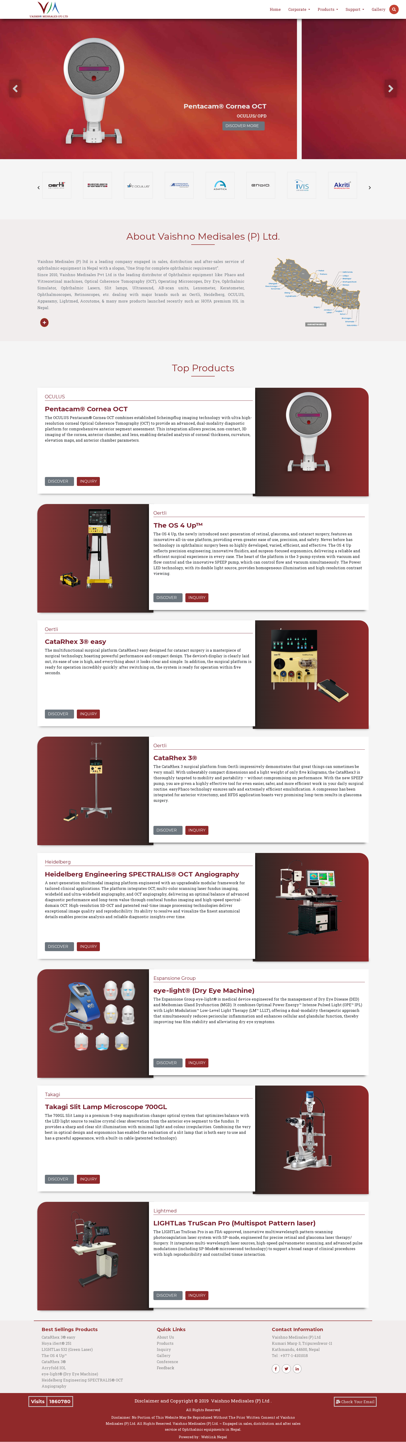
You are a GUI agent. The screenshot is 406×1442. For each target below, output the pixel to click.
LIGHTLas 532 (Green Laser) (67, 1349)
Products (165, 1343)
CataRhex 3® (54, 1361)
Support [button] (353, 9)
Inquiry (88, 481)
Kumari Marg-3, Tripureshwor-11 (302, 1343)
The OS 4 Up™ (54, 1355)
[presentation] (15, 88)
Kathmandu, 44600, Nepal (296, 1349)
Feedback (165, 1367)
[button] (394, 9)
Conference (167, 1361)
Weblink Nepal (214, 1437)
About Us (165, 1337)
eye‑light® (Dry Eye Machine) (70, 1373)
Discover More (351, 126)
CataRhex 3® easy (58, 1337)
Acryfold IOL (54, 1367)
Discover (58, 481)
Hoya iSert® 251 (56, 1343)
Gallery (379, 9)
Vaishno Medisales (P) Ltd (297, 1337)
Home (275, 9)
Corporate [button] (297, 9)
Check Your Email (357, 1401)
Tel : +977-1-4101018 (290, 1355)
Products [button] (326, 9)
